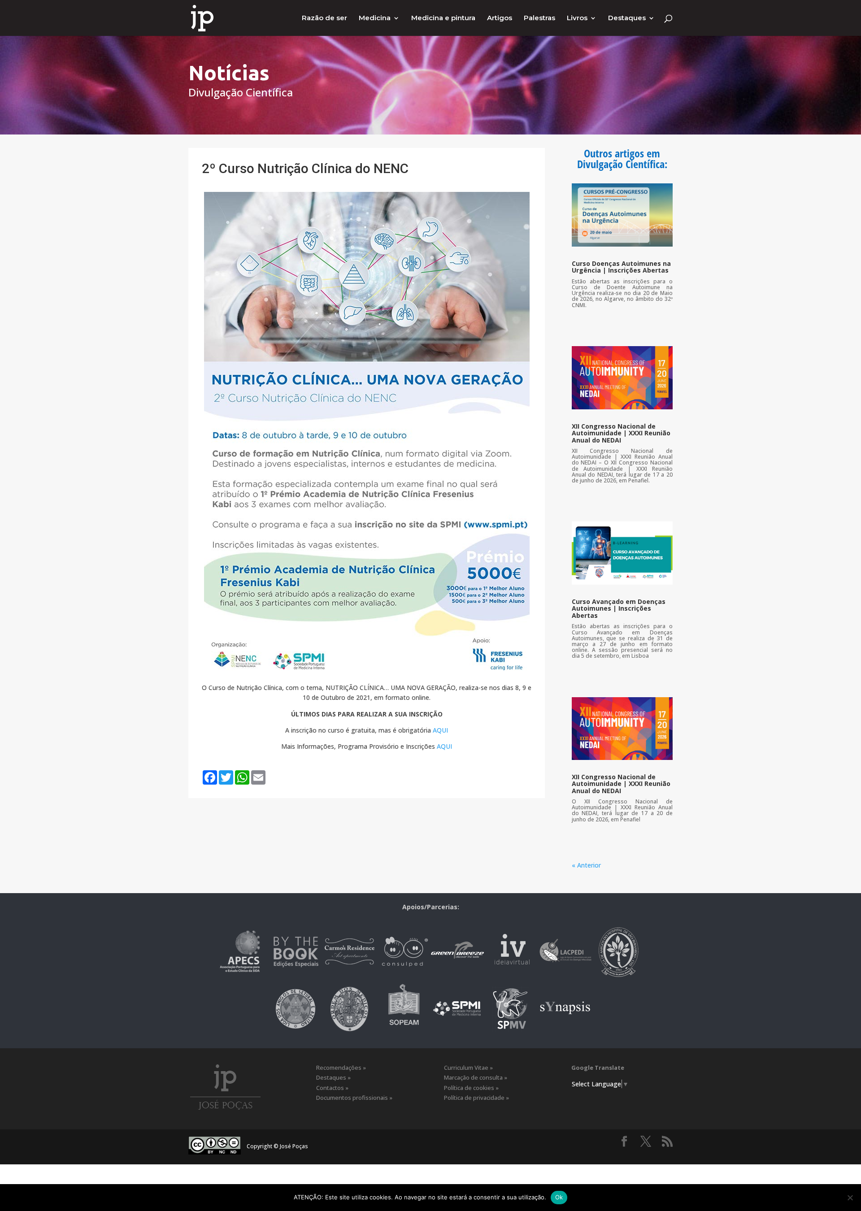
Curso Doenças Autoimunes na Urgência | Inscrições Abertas (621, 266)
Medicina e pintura (443, 18)
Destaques (627, 18)
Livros (577, 18)
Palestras (539, 18)
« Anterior (586, 865)
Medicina (375, 18)
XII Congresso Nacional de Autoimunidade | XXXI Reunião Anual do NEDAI (621, 433)
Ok (559, 1197)
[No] (849, 1197)
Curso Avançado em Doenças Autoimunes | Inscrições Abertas (618, 608)
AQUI (440, 730)
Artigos (499, 18)
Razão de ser (324, 18)
